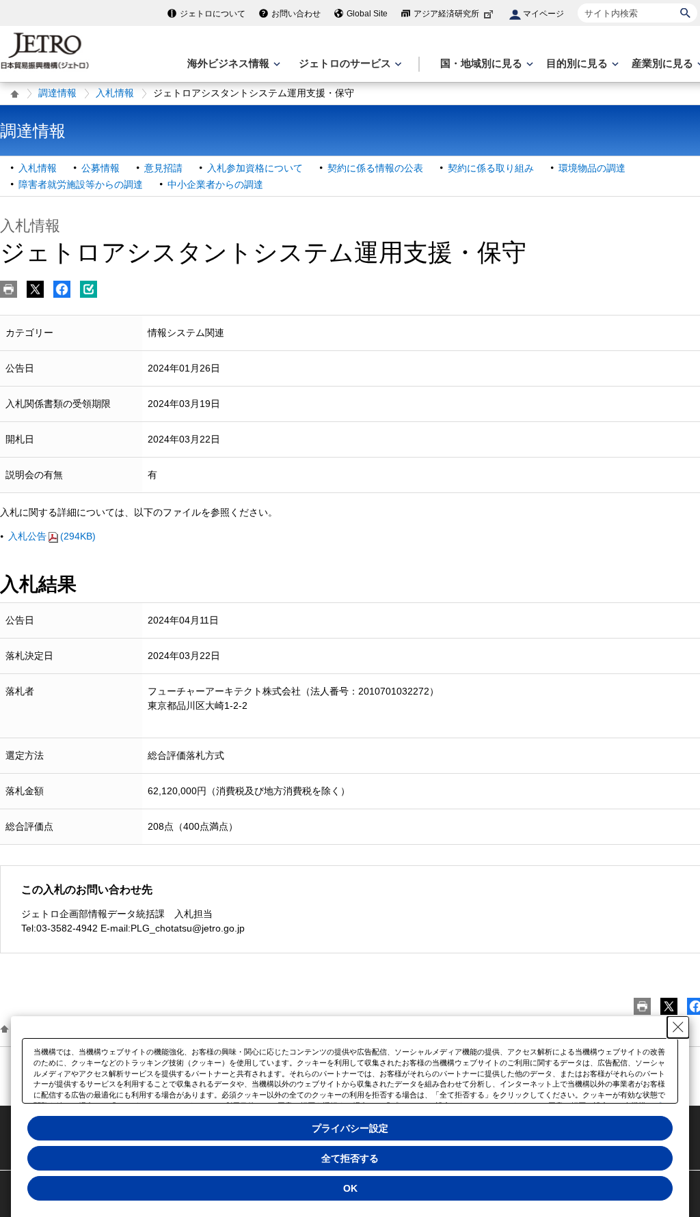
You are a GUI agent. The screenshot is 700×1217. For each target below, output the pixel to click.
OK (350, 1188)
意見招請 (163, 168)
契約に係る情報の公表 (375, 168)
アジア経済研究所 (446, 13)
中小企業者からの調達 (215, 184)
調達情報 (57, 92)
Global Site (367, 13)
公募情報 (100, 168)
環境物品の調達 (591, 168)
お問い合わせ (296, 13)
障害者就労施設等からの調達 (80, 184)
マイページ (543, 13)
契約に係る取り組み (491, 168)
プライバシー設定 (350, 1128)
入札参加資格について (255, 168)
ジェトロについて (212, 13)
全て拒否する (350, 1158)
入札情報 (115, 92)
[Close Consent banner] (678, 1027)
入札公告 (52, 536)
